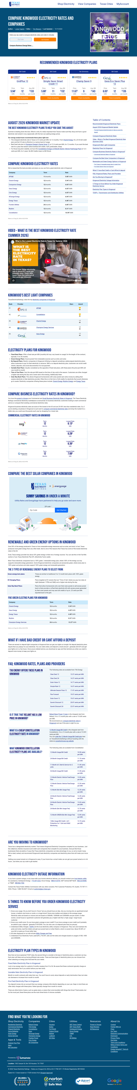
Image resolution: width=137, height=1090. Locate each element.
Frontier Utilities (14, 205)
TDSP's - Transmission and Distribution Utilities (108, 193)
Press (112, 1029)
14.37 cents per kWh (77, 678)
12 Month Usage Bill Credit (58, 730)
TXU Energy (32, 1027)
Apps (9, 1045)
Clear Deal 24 (54, 678)
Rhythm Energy (68, 381)
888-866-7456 (19, 883)
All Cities (52, 1038)
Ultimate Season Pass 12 (58, 690)
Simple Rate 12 (55, 686)
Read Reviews (94, 1027)
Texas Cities (106, 4)
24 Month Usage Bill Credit (59, 758)
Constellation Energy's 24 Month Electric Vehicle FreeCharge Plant (59, 149)
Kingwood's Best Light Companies (104, 145)
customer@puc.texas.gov (42, 889)
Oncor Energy (74, 1031)
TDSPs (31, 927)
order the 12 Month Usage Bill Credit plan (68, 736)
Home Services (13, 1036)
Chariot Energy (13, 180)
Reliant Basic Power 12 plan (58, 714)
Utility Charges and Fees (44, 933)
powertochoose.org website (65, 741)
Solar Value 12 (55, 682)
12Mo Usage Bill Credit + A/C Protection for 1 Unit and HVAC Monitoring (60, 823)
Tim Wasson (37, 29)
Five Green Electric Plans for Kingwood (104, 166)
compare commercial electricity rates (56, 409)
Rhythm (11, 209)
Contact (113, 1024)
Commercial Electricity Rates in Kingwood (104, 154)
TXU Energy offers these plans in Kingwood (26, 672)
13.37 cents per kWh (77, 674)
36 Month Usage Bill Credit (59, 771)
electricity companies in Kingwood (44, 300)
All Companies (33, 1042)
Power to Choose (95, 1024)
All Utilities (73, 1038)
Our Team (114, 1031)
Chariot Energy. (68, 140)
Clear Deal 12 (54, 674)
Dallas (51, 1027)
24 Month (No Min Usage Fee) (60, 808)
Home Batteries (13, 1031)
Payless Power (33, 1038)
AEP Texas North (75, 1027)
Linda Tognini (19, 29)
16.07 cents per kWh (77, 686)
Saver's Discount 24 (56, 706)
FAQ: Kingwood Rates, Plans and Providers (107, 174)
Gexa (30, 1031)
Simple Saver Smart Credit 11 (53, 82)
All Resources (94, 1029)
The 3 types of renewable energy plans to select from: (107, 164)
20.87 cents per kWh (77, 702)
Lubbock (52, 1036)
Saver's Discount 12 (56, 702)
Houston (52, 1024)
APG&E (11, 176)
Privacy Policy (115, 1038)
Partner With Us (116, 1027)
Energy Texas (13, 201)
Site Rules (114, 1040)
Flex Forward (54, 694)
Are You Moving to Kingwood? (102, 177)
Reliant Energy (33, 1024)
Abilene (51, 1033)
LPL (71, 1036)
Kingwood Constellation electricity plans (25, 750)
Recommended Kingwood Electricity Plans (106, 124)
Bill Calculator (12, 1047)
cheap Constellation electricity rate (25, 732)
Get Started (45, 40)
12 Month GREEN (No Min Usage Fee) (62, 815)
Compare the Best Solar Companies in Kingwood (109, 158)
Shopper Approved (46, 1073)
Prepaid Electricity (14, 1029)
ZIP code (48, 506)
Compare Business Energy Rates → (21, 45)
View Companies (87, 4)
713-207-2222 (36, 881)
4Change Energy (14, 197)
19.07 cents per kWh (77, 694)
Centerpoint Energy (76, 1029)
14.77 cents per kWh (77, 682)
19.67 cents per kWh (77, 698)
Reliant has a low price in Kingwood (26, 716)
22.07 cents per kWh (77, 706)
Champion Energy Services (45, 327)
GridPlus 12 (22, 81)
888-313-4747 (55, 881)
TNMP (72, 1033)
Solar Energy (12, 1033)
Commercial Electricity (15, 1027)
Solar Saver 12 (55, 698)
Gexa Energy (13, 189)
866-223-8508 (81, 881)
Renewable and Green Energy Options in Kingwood (109, 161)
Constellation (13, 213)
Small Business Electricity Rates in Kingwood (57, 398)
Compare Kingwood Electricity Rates (104, 136)
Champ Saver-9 (83, 81)
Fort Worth (52, 1029)
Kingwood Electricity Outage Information (106, 180)
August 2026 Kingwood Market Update (105, 127)
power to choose (22, 398)
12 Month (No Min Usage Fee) (60, 790)
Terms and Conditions (118, 1042)
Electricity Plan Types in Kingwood (104, 189)
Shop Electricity (66, 4)
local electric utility (80, 878)
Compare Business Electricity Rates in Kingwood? (109, 152)
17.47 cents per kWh (77, 690)
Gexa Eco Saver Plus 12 (114, 82)
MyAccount (123, 4)
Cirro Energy (13, 193)
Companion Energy (15, 185)
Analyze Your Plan (14, 1043)
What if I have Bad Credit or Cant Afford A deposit (109, 170)
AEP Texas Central (76, 1024)
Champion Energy (34, 1036)
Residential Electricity (15, 1024)
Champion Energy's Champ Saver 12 (37, 144)
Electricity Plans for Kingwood (102, 148)
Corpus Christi (53, 1031)
